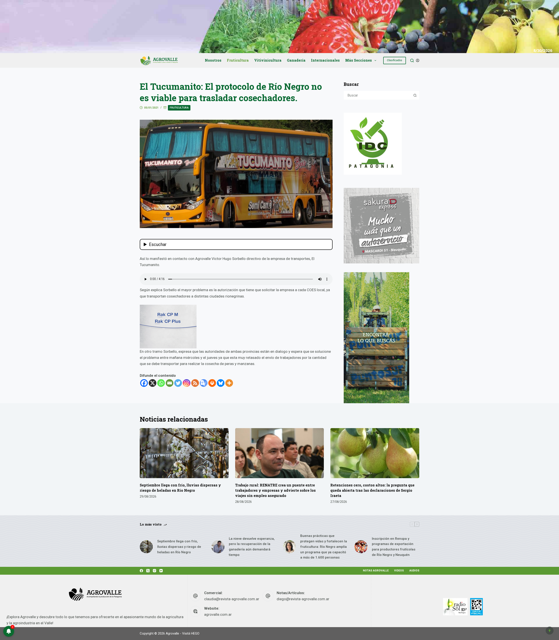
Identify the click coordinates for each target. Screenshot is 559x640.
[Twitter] (178, 383)
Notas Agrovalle (376, 570)
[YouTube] (161, 570)
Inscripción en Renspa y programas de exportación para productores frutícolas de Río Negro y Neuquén (393, 547)
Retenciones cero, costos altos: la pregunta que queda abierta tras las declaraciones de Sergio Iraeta (372, 490)
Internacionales (325, 60)
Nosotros (213, 60)
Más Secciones (358, 60)
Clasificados (394, 60)
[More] (229, 383)
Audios (414, 570)
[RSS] (195, 383)
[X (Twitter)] (148, 570)
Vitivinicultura (267, 60)
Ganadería (296, 60)
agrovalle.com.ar (218, 614)
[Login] (417, 60)
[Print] (212, 383)
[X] (152, 383)
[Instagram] (186, 383)
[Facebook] (144, 383)
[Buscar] (412, 60)
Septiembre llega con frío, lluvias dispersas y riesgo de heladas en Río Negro (179, 546)
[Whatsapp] (161, 383)
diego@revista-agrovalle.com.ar (303, 599)
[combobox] (377, 95)
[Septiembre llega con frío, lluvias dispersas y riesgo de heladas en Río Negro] (184, 453)
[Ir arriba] (550, 631)
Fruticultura (238, 60)
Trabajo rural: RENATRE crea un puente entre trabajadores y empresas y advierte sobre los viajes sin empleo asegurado (275, 490)
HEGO (195, 633)
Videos (399, 570)
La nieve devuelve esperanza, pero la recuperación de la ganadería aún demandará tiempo (252, 547)
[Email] (169, 383)
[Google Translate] (203, 383)
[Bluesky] (220, 383)
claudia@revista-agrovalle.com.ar (231, 599)
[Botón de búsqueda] (415, 95)
